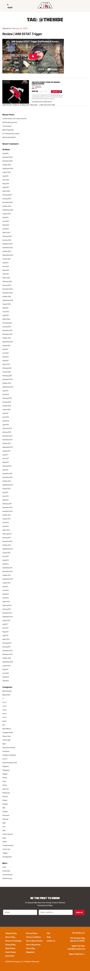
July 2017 (5, 454)
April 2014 (5, 526)
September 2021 (7, 341)
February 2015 (7, 503)
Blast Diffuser (6, 728)
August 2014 (6, 518)
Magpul (4, 774)
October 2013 (6, 545)
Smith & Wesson (7, 834)
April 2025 (5, 187)
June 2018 (5, 417)
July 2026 (5, 153)
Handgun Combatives (9, 755)
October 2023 (6, 251)
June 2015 (5, 496)
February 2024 (7, 236)
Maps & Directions (76, 954)
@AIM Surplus (7, 691)
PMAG (4, 785)
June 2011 (5, 628)
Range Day (6, 792)
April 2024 (5, 228)
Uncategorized (6, 856)
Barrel (4, 721)
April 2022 (5, 315)
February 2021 (7, 368)
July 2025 (5, 176)
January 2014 (6, 537)
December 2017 (7, 436)
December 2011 (7, 613)
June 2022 (5, 311)
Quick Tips (5, 789)
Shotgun (5, 811)
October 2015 (6, 481)
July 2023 (5, 262)
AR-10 (4, 713)
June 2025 (5, 179)
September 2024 (7, 210)
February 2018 (7, 428)
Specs (4, 838)
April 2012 (5, 597)
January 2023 (6, 285)
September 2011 (7, 616)
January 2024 (6, 240)
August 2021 (6, 345)
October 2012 (6, 575)
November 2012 (7, 571)
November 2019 (7, 379)
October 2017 (6, 443)
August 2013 (6, 552)
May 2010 (5, 677)
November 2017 (7, 439)
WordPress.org (7, 878)
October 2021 (6, 338)
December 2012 (7, 567)
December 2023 (7, 243)
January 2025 (6, 198)
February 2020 (7, 375)
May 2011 (5, 631)
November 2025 (7, 161)
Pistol (4, 781)
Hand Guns (5, 751)
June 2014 (5, 522)
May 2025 (5, 183)
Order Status (10, 948)
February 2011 (6, 643)
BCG (3, 725)
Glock (4, 743)
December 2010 (7, 650)
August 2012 (6, 582)
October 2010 (6, 658)
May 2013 (5, 560)
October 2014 (6, 515)
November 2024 (7, 202)
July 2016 (5, 469)
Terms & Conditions (33, 937)
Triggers (5, 853)
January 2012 (6, 609)
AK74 (4, 706)
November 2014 (7, 511)
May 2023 (5, 270)
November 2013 (7, 541)
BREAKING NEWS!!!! (8, 137)
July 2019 (5, 390)
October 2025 (6, 164)
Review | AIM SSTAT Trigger (22, 33)
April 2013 (5, 564)
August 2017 (6, 451)
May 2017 (5, 462)
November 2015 (7, 477)
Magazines (5, 770)
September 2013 (7, 549)
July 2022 (5, 307)
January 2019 (6, 402)
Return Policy (10, 937)
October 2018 (6, 405)
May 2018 (5, 420)
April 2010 (5, 680)
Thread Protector (7, 845)
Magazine (5, 766)
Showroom (5, 815)
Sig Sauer (5, 819)
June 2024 (5, 221)
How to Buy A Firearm (34, 940)
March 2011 (6, 639)
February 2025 (7, 194)
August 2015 (6, 488)
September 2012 (7, 579)
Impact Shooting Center (9, 762)
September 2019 (7, 387)
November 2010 (7, 654)
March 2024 (6, 232)
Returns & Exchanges (13, 940)
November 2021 (7, 334)
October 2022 (6, 296)
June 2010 (5, 673)
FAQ (48, 933)
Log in (4, 867)
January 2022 (6, 326)
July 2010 (5, 669)
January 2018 (6, 432)
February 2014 (7, 533)
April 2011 (5, 635)
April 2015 (5, 500)
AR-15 (4, 717)
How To (4, 758)
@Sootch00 (6, 694)
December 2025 (7, 157)
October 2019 (6, 383)
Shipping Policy (10, 933)
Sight (4, 823)
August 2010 (6, 665)
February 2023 (7, 281)
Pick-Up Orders (31, 933)
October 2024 (6, 206)
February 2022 (7, 323)
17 (3, 698)
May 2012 (5, 594)
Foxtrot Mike (6, 740)
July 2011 (5, 624)
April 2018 (5, 424)
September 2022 (7, 300)
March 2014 (6, 530)
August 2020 (6, 372)
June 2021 (5, 353)
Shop (49, 937)
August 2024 (6, 213)
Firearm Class (6, 736)
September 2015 (7, 484)
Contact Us (51, 940)
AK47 (4, 702)
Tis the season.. (7, 126)
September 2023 (7, 255)
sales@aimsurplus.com (76, 948)
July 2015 (5, 492)
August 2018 (6, 409)
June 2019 (5, 394)
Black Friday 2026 (8, 130)
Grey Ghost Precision (8, 747)
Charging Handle (7, 732)
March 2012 (6, 601)
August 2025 (6, 172)
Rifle (3, 807)
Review (4, 800)
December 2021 (7, 330)
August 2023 (6, 259)
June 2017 (5, 458)
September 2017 (7, 447)
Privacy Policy (10, 944)
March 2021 (6, 364)
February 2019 (7, 398)
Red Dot (5, 796)
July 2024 (5, 217)
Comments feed (7, 874)
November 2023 (7, 247)
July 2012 (5, 586)
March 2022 (6, 319)
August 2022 (6, 304)
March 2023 (6, 277)
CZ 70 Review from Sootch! (10, 133)
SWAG (4, 841)
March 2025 (6, 191)
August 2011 (6, 620)
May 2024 (5, 225)
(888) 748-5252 (78, 946)
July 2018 (5, 413)
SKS (3, 826)
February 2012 (7, 605)
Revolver (5, 804)
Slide (3, 830)
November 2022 (7, 292)
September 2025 (7, 168)
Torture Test (6, 849)
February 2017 (7, 466)
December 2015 (7, 473)
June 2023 (5, 266)
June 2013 (5, 556)
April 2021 (5, 360)
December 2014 (7, 507)
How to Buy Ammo (33, 944)
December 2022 (7, 289)
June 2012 (5, 590)
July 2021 (5, 349)
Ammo (4, 710)
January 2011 (6, 646)
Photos (4, 777)
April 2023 (5, 274)
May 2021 (5, 356)
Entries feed (6, 871)
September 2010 (7, 662)
